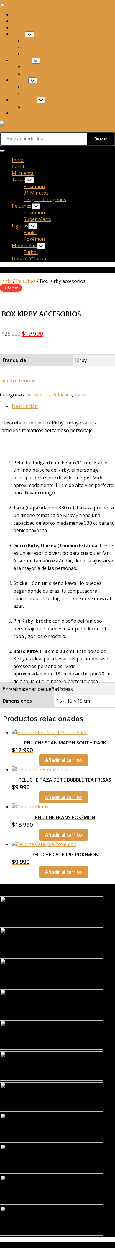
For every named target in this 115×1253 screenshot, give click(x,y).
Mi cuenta (23, 27)
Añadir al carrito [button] (63, 760)
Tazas (18, 34)
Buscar (100, 139)
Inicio (18, 14)
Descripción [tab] (25, 406)
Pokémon (34, 40)
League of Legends (45, 53)
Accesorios (38, 394)
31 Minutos (36, 47)
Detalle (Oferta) (29, 113)
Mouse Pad (24, 99)
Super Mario (37, 73)
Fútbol (31, 106)
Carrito (19, 21)
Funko (30, 86)
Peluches (22, 60)
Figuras (20, 80)
